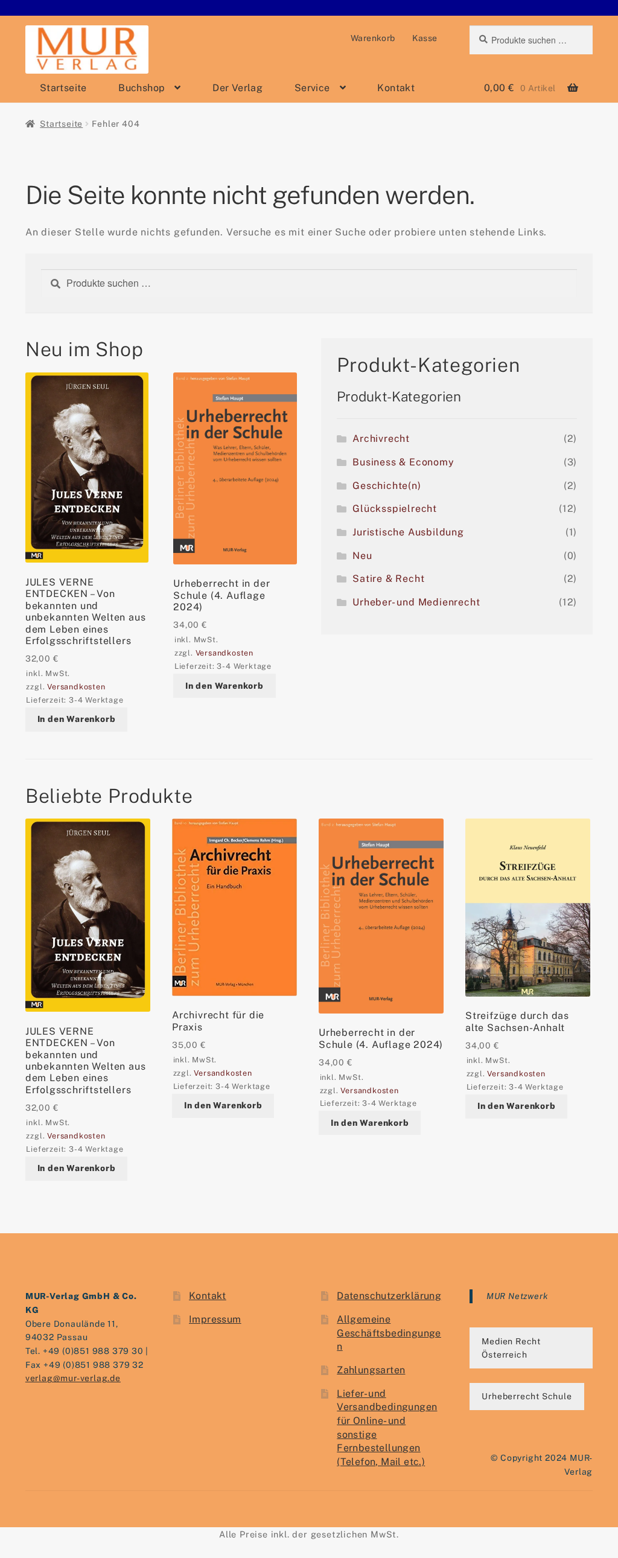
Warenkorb (373, 38)
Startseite (63, 88)
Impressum (215, 1319)
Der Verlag (237, 88)
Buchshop (141, 88)
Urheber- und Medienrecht (416, 602)
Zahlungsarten (371, 1370)
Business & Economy (403, 462)
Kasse (425, 38)
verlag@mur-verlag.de (73, 1378)
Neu (362, 555)
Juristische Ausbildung (408, 532)
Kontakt (396, 88)
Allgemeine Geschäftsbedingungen (389, 1333)
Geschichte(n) (386, 485)
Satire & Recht (388, 578)
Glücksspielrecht (394, 508)
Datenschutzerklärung (389, 1295)
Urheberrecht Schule (527, 1396)
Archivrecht (381, 438)
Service (312, 88)
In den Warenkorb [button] (76, 719)
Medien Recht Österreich (511, 1348)
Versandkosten (76, 686)
